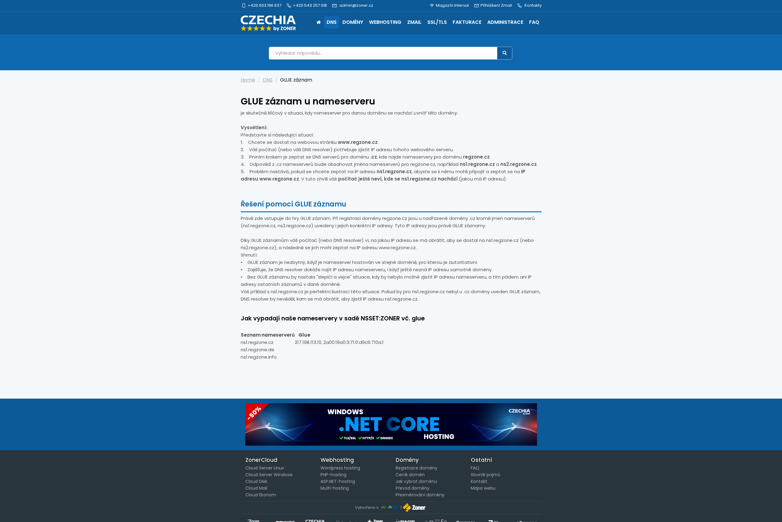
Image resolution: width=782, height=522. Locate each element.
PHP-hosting (333, 475)
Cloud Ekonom (260, 495)
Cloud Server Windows (269, 475)
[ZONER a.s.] (415, 507)
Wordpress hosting (340, 468)
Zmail (414, 22)
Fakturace (467, 22)
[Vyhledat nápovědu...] (504, 53)
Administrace (505, 22)
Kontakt (479, 481)
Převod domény (412, 488)
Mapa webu (483, 488)
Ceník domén (410, 475)
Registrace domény (416, 468)
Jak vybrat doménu (416, 481)
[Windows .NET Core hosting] (391, 424)
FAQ (534, 22)
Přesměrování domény (420, 495)
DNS (332, 22)
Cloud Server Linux (264, 468)
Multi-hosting (334, 488)
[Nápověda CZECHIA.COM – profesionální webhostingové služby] (268, 23)
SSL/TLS (437, 22)
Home (318, 22)
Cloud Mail (256, 488)
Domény (352, 22)
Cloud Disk (256, 481)
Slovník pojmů (485, 475)
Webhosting (385, 22)
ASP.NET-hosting (337, 481)
